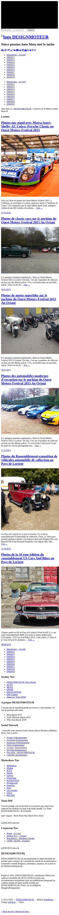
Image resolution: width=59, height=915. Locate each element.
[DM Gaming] (14, 50)
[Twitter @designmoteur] (31, 50)
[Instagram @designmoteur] (35, 50)
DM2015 (11, 65)
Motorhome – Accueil (16, 55)
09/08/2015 (6, 644)
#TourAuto (11, 778)
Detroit (10, 773)
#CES (9, 770)
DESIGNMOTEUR (22, 109)
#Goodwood (12, 783)
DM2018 (11, 74)
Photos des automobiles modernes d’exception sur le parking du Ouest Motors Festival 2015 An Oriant (26, 379)
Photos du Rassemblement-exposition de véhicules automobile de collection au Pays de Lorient (29, 459)
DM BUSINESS (14, 692)
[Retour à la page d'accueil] (25, 36)
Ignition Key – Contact (16, 836)
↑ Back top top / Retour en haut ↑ (15, 911)
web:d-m (12, 902)
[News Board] (20, 50)
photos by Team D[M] (16, 697)
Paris (9, 788)
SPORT (10, 689)
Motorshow (12, 765)
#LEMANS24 (13, 780)
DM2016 (11, 67)
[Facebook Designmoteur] (32, 50)
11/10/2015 (6, 549)
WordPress (48, 899)
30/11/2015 (6, 289)
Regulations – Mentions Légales (20, 838)
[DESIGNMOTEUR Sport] (9, 50)
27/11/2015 (6, 450)
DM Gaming (12, 694)
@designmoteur (17, 738)
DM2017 (11, 72)
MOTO (10, 687)
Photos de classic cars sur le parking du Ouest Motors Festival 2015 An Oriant (28, 220)
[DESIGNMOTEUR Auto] (2, 50)
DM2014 (11, 62)
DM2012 (11, 57)
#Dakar (10, 768)
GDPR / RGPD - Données (18, 841)
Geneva (10, 775)
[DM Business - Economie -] (11, 50)
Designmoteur (17, 740)
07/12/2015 (6, 213)
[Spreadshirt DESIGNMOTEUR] (25, 50)
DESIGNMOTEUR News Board (21, 682)
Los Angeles (12, 790)
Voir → (39, 208)
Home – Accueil (14, 833)
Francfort (11, 785)
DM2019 (11, 77)
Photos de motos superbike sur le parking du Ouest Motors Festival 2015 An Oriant (28, 299)
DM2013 (11, 60)
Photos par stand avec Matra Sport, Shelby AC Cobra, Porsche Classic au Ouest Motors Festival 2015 (27, 126)
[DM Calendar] (23, 50)
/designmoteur (17, 755)
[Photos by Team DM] (17, 50)
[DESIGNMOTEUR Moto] (5, 50)
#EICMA (11, 795)
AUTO (10, 685)
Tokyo (9, 793)
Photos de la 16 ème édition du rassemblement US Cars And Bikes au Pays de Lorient (27, 558)
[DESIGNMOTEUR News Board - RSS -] (28, 50)
